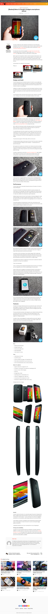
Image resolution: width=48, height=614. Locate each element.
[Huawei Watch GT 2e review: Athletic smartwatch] (40, 566)
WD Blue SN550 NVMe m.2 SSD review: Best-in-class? (7, 572)
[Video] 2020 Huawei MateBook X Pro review (24, 572)
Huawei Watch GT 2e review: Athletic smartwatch (39, 572)
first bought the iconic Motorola (33, 51)
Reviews (3, 569)
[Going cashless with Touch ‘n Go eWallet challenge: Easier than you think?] (40, 581)
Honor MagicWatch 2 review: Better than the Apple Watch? (23, 588)
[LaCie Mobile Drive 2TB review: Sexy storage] (8, 581)
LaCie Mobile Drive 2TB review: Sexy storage (7, 588)
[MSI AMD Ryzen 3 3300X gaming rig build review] (8, 47)
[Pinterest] (43, 1)
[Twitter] (42, 1)
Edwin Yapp (21, 13)
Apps (38, 585)
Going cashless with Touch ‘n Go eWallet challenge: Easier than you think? (39, 588)
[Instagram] (44, 1)
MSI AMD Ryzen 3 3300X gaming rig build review (8, 51)
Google (21, 47)
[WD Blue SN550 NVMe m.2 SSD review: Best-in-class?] (8, 566)
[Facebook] (41, 1)
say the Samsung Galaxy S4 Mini (21, 123)
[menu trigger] (2, 3)
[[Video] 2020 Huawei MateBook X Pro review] (24, 566)
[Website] (40, 547)
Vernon (3, 574)
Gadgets (39, 569)
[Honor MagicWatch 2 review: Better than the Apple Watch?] (24, 581)
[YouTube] (45, 1)
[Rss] (46, 1)
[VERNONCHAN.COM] (4, 3)
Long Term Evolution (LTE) (31, 152)
